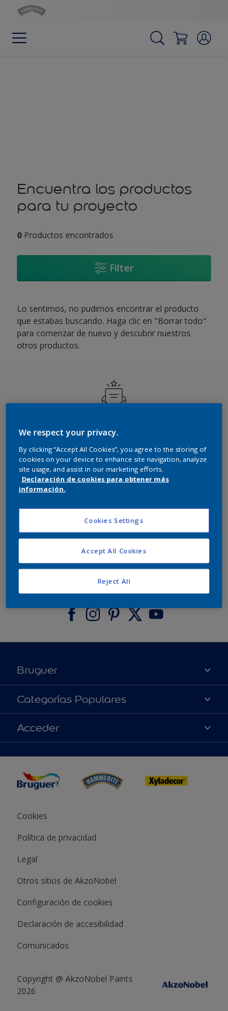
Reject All (114, 580)
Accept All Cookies (113, 550)
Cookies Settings (113, 520)
